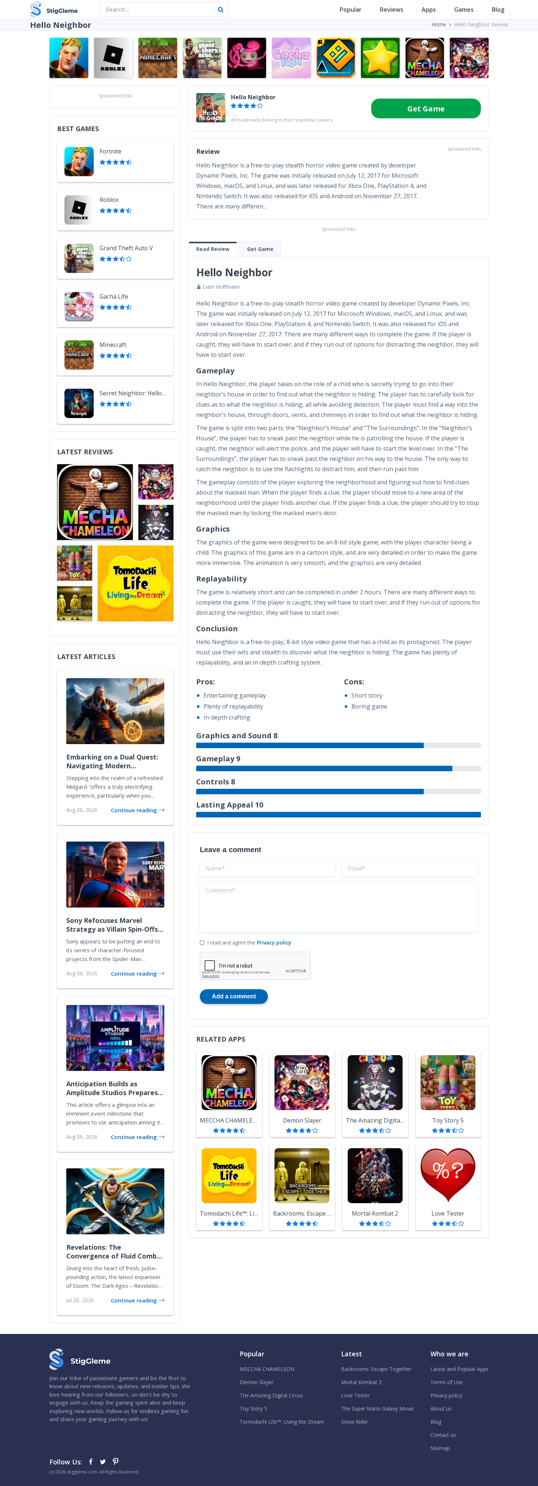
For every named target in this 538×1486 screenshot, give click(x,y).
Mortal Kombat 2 (361, 1382)
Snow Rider (354, 1421)
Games (464, 9)
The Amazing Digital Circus (271, 1395)
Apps (429, 9)
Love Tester (355, 1395)
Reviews (391, 9)
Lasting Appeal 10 (229, 805)
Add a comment (234, 996)
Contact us (443, 1434)
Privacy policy (274, 942)
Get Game (426, 108)
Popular (351, 9)
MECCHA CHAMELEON (267, 1368)
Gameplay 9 (218, 759)
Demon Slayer (256, 1382)
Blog (498, 9)
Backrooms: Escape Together (376, 1368)
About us (441, 1408)
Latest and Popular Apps (459, 1368)
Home (438, 24)
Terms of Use (446, 1382)
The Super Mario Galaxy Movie (377, 1408)
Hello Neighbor (253, 97)
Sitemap (440, 1448)
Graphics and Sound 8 (236, 735)
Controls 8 (215, 782)
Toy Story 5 (253, 1408)
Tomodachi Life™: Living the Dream (282, 1421)
